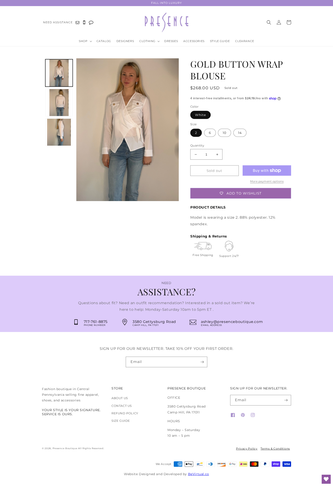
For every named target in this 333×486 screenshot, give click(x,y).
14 (240, 133)
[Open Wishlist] (326, 479)
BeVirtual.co (198, 474)
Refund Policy (124, 413)
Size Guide (120, 420)
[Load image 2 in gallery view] (59, 102)
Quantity (197, 145)
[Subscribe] (202, 362)
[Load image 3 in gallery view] (59, 132)
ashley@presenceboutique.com (232, 322)
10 (224, 133)
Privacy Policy (247, 448)
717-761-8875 (96, 322)
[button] (86, 41)
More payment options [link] (267, 181)
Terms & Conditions (275, 448)
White (200, 115)
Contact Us (121, 406)
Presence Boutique (65, 448)
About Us (119, 398)
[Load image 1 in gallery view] (59, 73)
